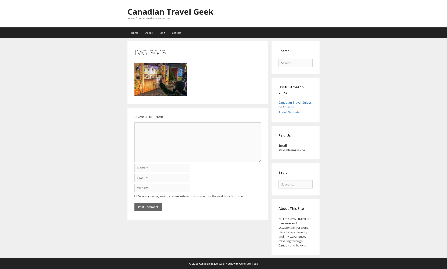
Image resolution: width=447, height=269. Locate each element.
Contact (176, 32)
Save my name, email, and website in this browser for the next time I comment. (192, 196)
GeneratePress (248, 263)
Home (134, 32)
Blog (162, 32)
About (149, 32)
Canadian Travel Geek (170, 11)
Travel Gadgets (289, 112)
